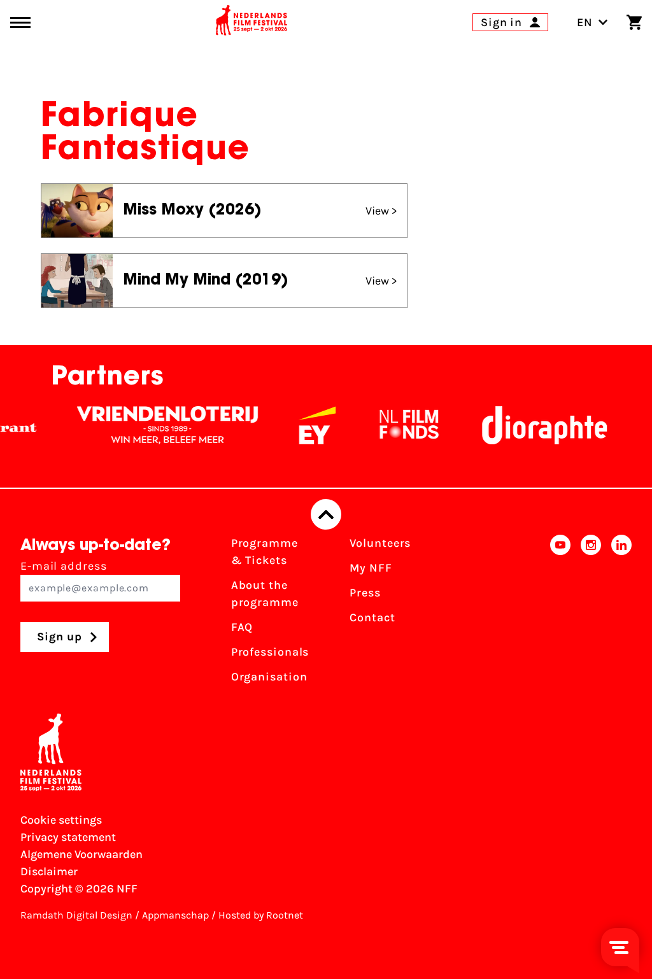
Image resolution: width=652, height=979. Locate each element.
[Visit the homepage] (251, 22)
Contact (372, 617)
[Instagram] (591, 614)
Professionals (270, 652)
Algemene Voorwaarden (81, 854)
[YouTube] (560, 614)
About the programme (265, 593)
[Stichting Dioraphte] (533, 425)
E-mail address (63, 566)
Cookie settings (61, 820)
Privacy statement (68, 837)
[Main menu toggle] (20, 22)
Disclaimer (49, 871)
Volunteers (380, 543)
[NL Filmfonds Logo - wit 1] (397, 425)
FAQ (242, 627)
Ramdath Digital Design (76, 915)
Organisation (269, 677)
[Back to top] (326, 514)
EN (585, 22)
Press (365, 593)
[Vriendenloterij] (156, 425)
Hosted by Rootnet (260, 915)
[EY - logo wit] (306, 425)
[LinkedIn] (621, 614)
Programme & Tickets (264, 551)
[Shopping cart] (634, 22)
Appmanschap (175, 915)
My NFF (371, 568)
